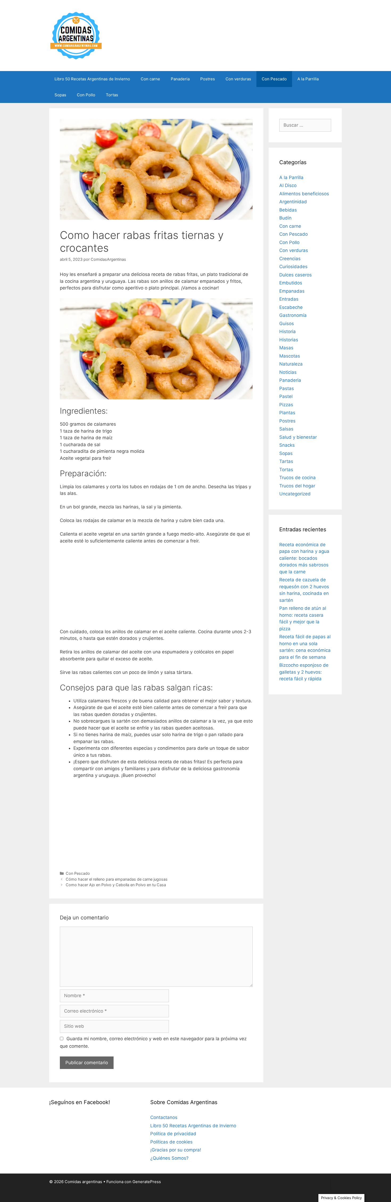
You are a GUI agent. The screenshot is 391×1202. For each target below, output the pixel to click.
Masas (286, 347)
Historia (287, 331)
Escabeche (291, 307)
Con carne (150, 78)
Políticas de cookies (171, 1142)
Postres (207, 78)
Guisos (286, 323)
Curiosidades (293, 266)
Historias (288, 339)
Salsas (286, 429)
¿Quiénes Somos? (169, 1158)
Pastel (286, 396)
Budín (285, 218)
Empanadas (292, 291)
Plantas (287, 412)
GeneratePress (146, 1181)
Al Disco (288, 185)
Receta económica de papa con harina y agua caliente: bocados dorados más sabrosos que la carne (304, 558)
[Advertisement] (156, 588)
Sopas (60, 94)
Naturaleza (291, 364)
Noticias (288, 372)
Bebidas (288, 210)
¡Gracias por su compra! (175, 1150)
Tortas (112, 94)
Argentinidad (293, 201)
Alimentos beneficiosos (304, 193)
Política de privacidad (173, 1133)
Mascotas (289, 356)
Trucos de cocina (297, 477)
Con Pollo (86, 94)
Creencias (290, 258)
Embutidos (290, 282)
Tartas (286, 461)
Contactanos (163, 1117)
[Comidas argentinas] (76, 35)
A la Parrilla (308, 78)
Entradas (288, 299)
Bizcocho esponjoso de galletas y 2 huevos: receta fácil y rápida (303, 671)
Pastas (286, 388)
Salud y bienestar (298, 437)
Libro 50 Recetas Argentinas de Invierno (92, 78)
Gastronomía (293, 315)
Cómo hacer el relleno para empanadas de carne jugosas (117, 879)
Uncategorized (295, 493)
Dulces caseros (295, 274)
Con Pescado (274, 78)
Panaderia (180, 78)
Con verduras (238, 78)
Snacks (287, 445)
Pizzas (286, 404)
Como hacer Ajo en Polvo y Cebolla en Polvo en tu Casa (116, 884)
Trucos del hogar (297, 485)
